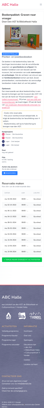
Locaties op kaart (31, 364)
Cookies (27, 360)
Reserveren (10, 173)
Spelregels (28, 340)
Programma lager (9, 340)
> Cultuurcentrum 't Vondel (32, 354)
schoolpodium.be (18, 405)
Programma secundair (11, 344)
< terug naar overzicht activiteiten (22, 259)
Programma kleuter (10, 335)
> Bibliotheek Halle (32, 350)
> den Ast (28, 347)
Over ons (27, 335)
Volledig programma (10, 331)
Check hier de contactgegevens (14, 391)
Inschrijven (28, 331)
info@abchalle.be (24, 383)
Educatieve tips (30, 344)
